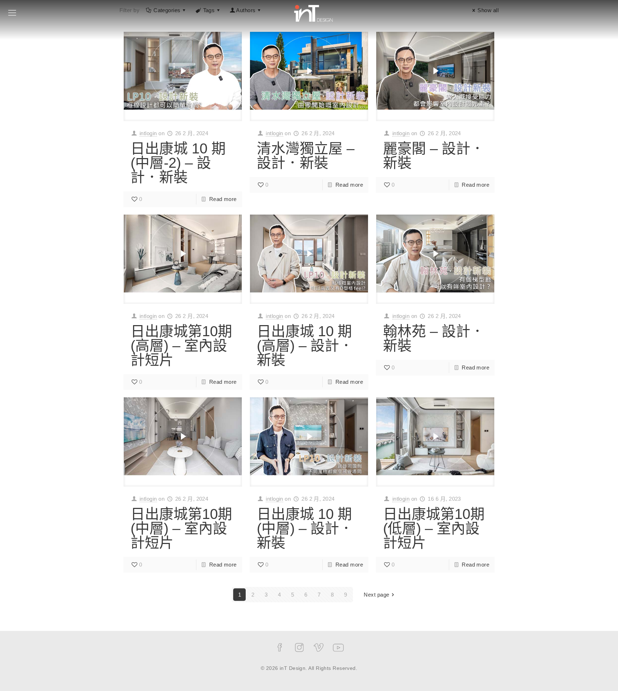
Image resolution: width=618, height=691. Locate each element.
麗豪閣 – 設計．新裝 (434, 156)
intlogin (148, 133)
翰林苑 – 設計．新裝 (434, 338)
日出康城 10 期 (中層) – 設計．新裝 (305, 528)
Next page (376, 595)
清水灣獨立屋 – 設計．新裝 (305, 156)
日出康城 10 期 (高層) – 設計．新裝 (305, 345)
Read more (223, 199)
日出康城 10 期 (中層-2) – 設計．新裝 (178, 163)
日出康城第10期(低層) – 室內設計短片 (434, 528)
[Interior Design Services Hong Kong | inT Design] (313, 12)
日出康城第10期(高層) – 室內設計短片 (181, 345)
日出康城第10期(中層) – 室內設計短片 (181, 528)
